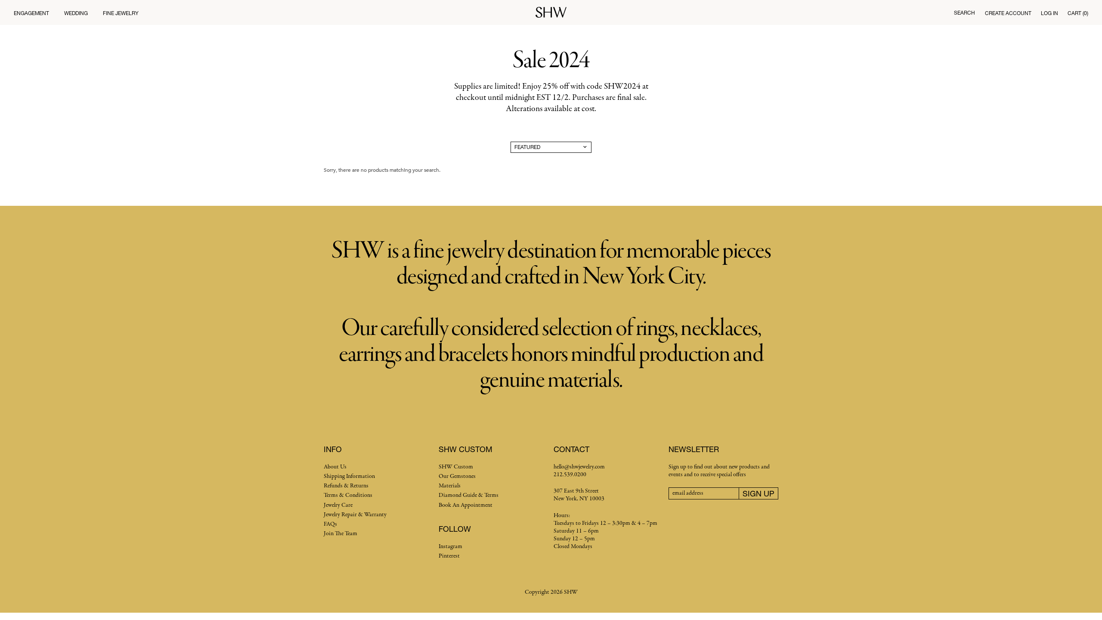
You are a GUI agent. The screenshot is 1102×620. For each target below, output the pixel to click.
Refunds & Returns (346, 486)
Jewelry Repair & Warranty (355, 515)
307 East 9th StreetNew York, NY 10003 (579, 495)
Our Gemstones (457, 476)
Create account (1008, 13)
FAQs (330, 524)
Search (964, 12)
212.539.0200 (570, 475)
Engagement (31, 13)
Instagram (450, 546)
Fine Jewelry (121, 13)
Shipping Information (349, 476)
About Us (335, 467)
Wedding (76, 13)
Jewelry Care (338, 505)
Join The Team (340, 534)
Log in (1049, 13)
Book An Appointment (465, 505)
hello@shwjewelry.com (579, 467)
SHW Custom (456, 467)
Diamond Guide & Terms (468, 495)
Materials (450, 486)
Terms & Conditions (348, 495)
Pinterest (449, 556)
